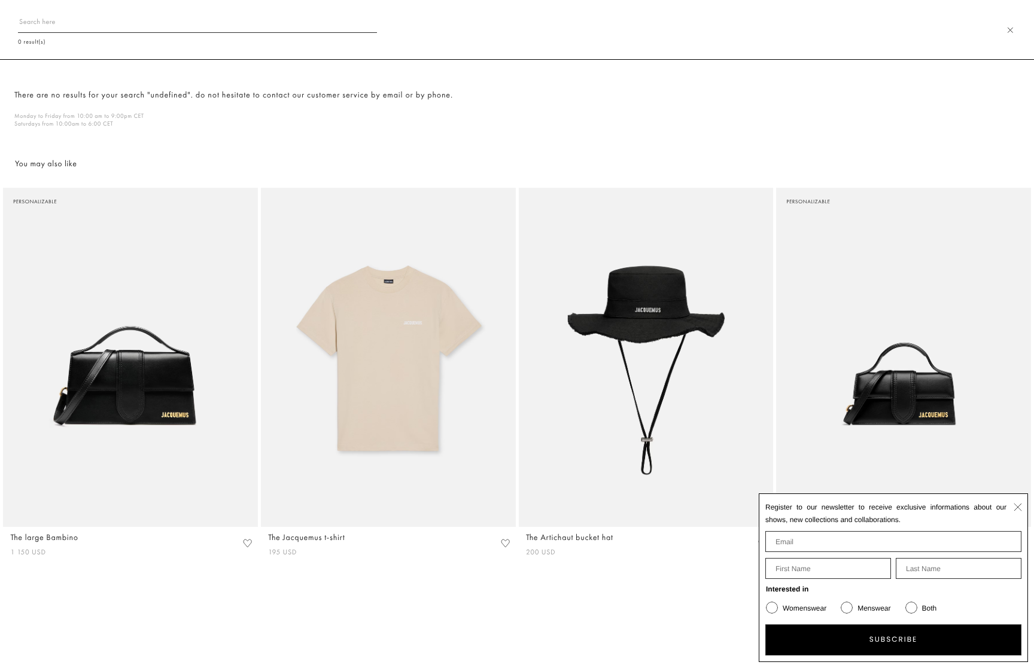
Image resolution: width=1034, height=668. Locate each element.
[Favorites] (247, 543)
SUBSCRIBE (893, 640)
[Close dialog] (1018, 507)
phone (439, 95)
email (393, 95)
